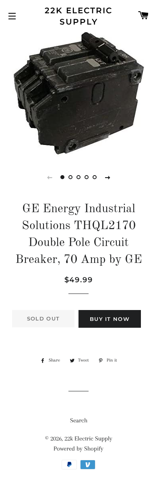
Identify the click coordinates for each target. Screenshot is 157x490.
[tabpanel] (78, 94)
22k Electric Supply (78, 16)
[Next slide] (107, 177)
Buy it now (110, 319)
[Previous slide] (49, 177)
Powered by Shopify (78, 448)
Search (78, 420)
